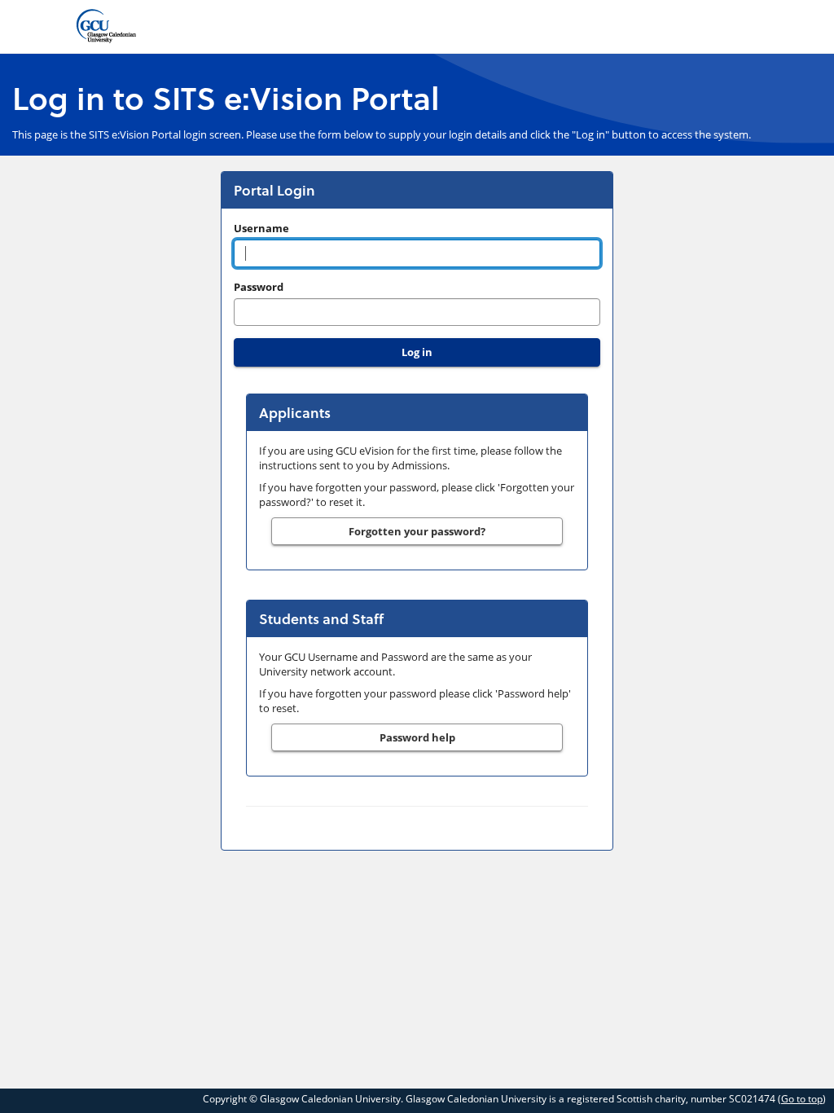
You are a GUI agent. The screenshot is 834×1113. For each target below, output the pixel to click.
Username (261, 228)
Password (258, 286)
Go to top (802, 1099)
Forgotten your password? (417, 531)
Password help (417, 737)
